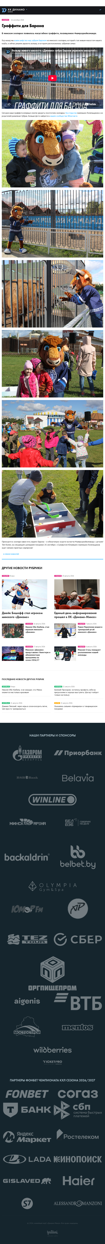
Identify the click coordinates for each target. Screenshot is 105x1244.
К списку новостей (11, 554)
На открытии (71, 113)
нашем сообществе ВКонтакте (63, 116)
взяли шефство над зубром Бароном (30, 40)
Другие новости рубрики (22, 568)
